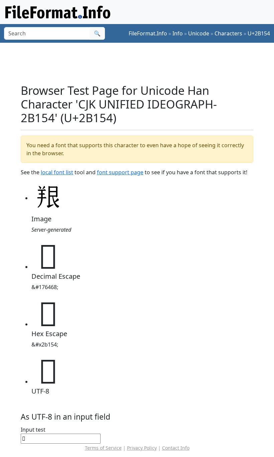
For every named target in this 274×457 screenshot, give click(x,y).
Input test (33, 429)
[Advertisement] (142, 63)
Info (177, 33)
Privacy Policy (142, 448)
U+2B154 (259, 33)
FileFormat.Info (148, 33)
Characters (228, 33)
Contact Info (175, 448)
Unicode (198, 33)
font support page (120, 172)
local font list (57, 172)
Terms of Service (103, 448)
